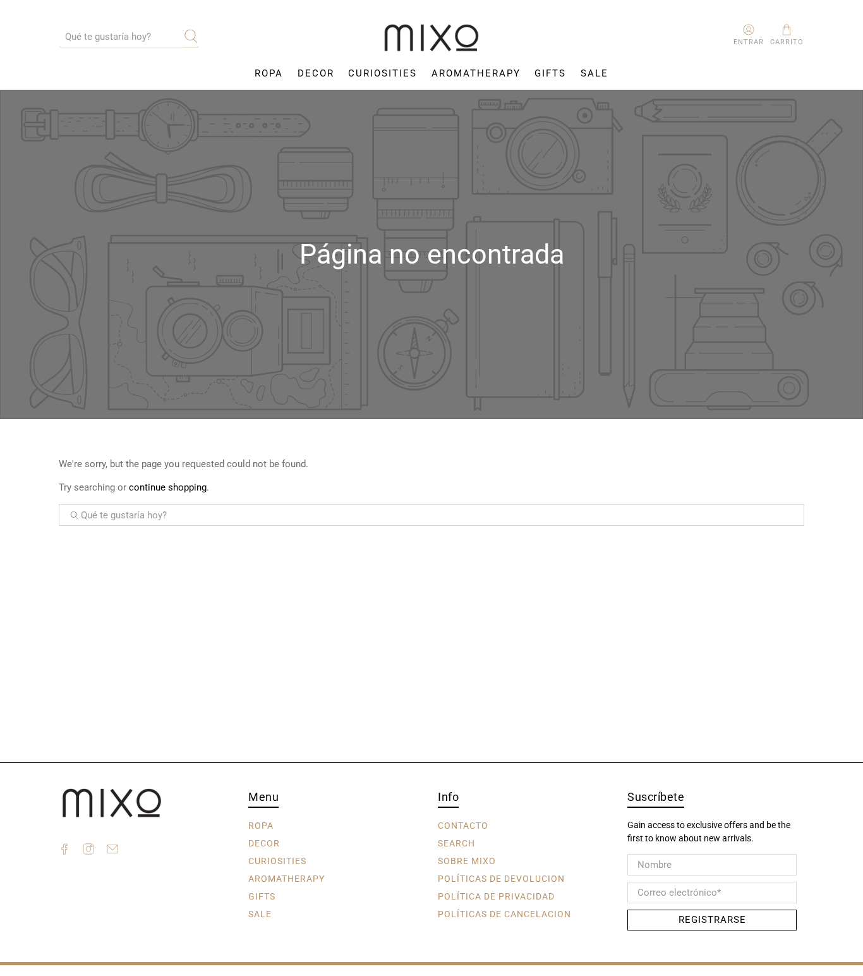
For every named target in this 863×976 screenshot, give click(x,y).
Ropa (269, 73)
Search (456, 843)
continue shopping (168, 487)
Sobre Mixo (467, 860)
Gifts (550, 73)
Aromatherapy (476, 73)
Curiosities (382, 73)
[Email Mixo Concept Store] (112, 850)
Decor (316, 73)
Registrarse (712, 919)
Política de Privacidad (496, 896)
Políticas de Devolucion (501, 878)
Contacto (463, 825)
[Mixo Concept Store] (431, 38)
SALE (594, 73)
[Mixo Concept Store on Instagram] (88, 850)
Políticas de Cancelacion (504, 913)
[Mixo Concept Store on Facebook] (64, 850)
